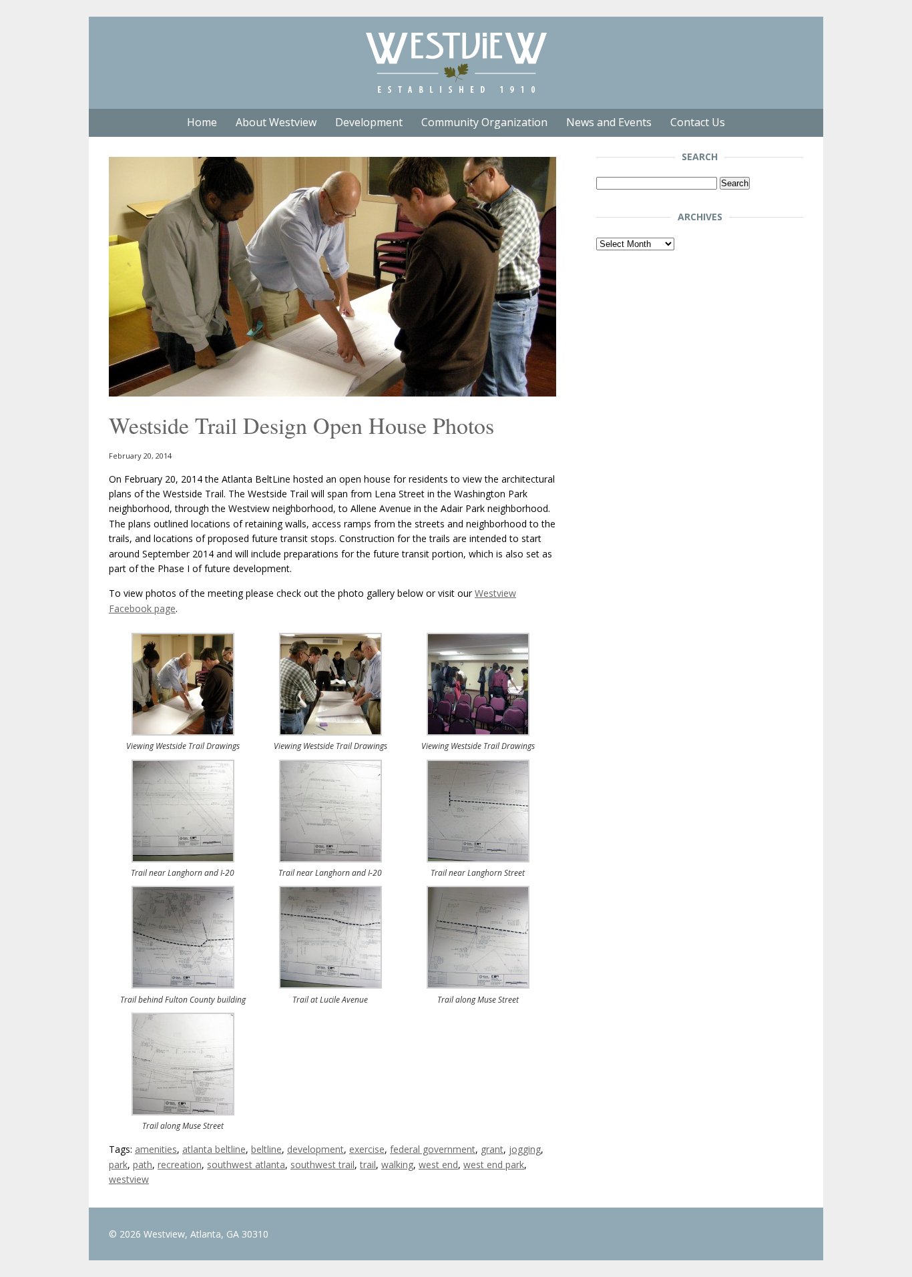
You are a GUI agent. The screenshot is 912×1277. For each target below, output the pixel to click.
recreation (180, 1164)
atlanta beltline (214, 1149)
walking (397, 1164)
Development (369, 122)
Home (202, 122)
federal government (432, 1149)
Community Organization (484, 122)
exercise (367, 1149)
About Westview (276, 122)
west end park (493, 1164)
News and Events (609, 122)
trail (368, 1164)
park (118, 1164)
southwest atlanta (246, 1164)
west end (438, 1164)
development (315, 1149)
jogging (525, 1149)
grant (492, 1149)
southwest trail (322, 1164)
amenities (156, 1149)
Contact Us (697, 122)
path (142, 1164)
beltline (266, 1149)
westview (129, 1179)
